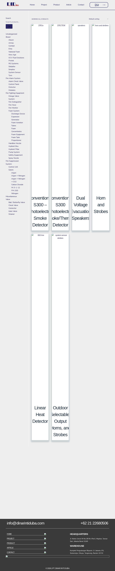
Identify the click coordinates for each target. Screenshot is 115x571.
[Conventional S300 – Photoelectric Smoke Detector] (40, 108)
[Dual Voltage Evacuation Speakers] (80, 108)
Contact (81, 5)
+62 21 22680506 (94, 523)
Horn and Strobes (101, 205)
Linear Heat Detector (40, 414)
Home (32, 5)
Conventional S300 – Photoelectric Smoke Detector (40, 211)
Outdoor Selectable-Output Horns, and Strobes (60, 421)
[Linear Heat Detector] (40, 318)
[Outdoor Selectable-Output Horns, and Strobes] (60, 318)
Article (68, 5)
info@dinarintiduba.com (25, 523)
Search (8, 18)
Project (44, 5)
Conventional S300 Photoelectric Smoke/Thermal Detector (60, 211)
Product (56, 5)
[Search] (9, 26)
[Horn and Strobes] (100, 108)
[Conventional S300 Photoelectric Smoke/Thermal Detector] (60, 108)
